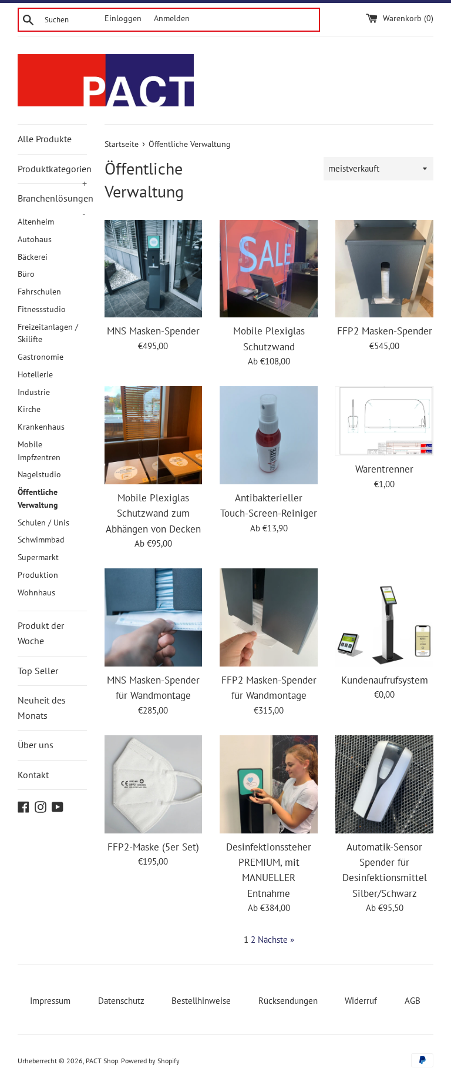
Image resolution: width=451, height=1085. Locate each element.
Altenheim (36, 221)
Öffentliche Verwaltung (38, 498)
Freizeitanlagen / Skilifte (48, 333)
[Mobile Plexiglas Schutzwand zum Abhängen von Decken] (154, 435)
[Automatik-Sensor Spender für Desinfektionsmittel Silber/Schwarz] (384, 784)
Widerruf (361, 1000)
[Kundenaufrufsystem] (384, 617)
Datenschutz (121, 1000)
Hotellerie (35, 374)
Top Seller (38, 671)
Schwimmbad (41, 539)
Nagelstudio (39, 474)
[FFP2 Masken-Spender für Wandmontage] (269, 617)
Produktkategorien (52, 173)
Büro (26, 274)
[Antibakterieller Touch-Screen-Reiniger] (269, 435)
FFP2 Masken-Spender (384, 330)
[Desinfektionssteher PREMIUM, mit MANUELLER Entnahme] (269, 784)
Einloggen (123, 18)
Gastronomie (40, 356)
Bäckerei (33, 257)
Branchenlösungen (52, 202)
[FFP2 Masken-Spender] (384, 269)
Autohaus (35, 239)
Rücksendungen (288, 1000)
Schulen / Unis (43, 522)
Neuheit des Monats (42, 707)
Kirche (29, 409)
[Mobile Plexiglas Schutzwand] (269, 269)
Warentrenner (384, 469)
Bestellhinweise (201, 1000)
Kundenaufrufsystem (384, 680)
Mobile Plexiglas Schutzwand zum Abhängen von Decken (153, 513)
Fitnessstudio (42, 309)
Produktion (38, 575)
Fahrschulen (39, 291)
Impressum (50, 1000)
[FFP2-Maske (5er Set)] (154, 784)
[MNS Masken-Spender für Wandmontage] (154, 617)
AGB (412, 1000)
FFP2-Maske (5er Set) (153, 846)
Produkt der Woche (41, 633)
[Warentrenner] (384, 421)
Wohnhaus (36, 592)
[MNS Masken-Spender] (154, 269)
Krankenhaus (41, 426)
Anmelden (172, 18)
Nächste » (276, 939)
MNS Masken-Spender (153, 330)
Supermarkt (38, 557)
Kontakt (33, 775)
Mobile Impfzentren (39, 451)
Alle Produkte (45, 139)
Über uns (35, 745)
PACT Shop (102, 1060)
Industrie (34, 392)
